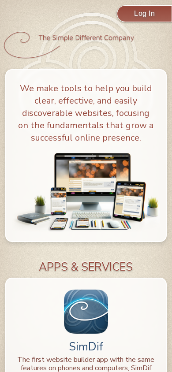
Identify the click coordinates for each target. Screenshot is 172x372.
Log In (144, 13)
